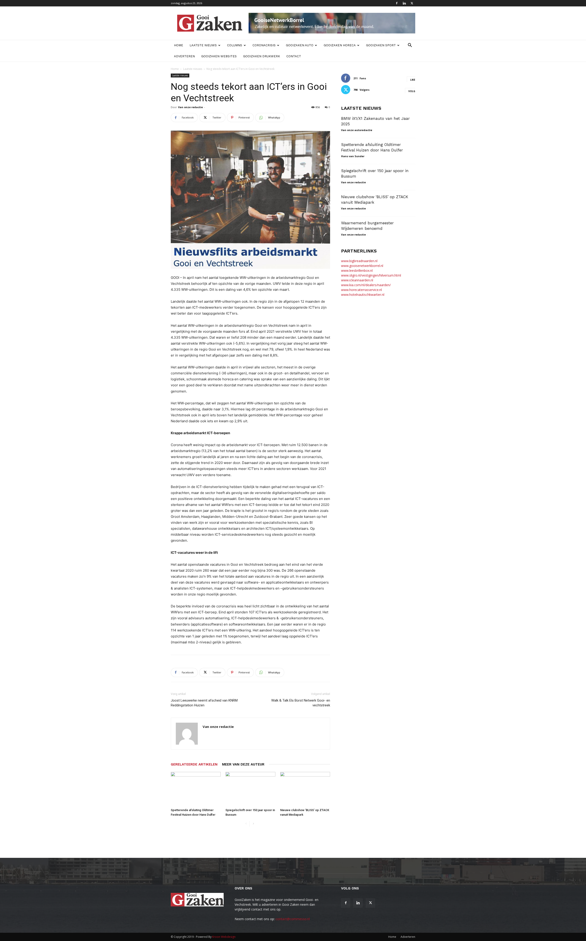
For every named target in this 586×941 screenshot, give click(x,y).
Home (178, 45)
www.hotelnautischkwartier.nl (362, 294)
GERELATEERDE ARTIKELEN (194, 764)
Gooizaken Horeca (340, 45)
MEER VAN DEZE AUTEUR (243, 764)
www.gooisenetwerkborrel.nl (362, 265)
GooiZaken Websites (219, 56)
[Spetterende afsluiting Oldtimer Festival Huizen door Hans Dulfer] (196, 789)
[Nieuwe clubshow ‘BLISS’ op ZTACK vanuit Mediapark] (305, 789)
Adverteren (184, 56)
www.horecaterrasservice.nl (361, 290)
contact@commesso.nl (293, 919)
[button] (409, 46)
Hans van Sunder (352, 156)
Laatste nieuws (203, 45)
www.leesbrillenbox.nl (357, 270)
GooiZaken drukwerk (261, 56)
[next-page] (253, 824)
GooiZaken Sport (381, 45)
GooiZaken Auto (299, 45)
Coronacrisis (264, 45)
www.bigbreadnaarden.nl (359, 261)
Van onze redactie (190, 107)
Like (412, 79)
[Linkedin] (404, 3)
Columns (234, 45)
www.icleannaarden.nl (357, 280)
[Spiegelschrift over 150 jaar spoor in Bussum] (250, 789)
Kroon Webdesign (224, 937)
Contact (293, 56)
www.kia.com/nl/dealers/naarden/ (366, 285)
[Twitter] (411, 3)
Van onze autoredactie (356, 130)
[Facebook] (396, 3)
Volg (411, 91)
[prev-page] (246, 824)
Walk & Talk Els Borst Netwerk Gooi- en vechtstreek (300, 702)
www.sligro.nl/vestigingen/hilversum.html (371, 275)
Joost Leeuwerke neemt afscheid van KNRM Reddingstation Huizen (204, 702)
